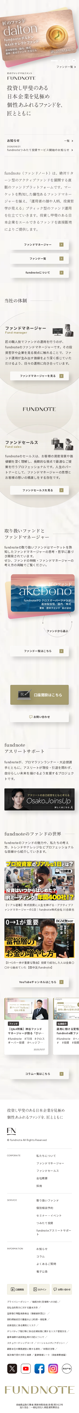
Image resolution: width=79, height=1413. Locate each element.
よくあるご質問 (46, 1264)
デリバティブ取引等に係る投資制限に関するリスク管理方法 (36, 1331)
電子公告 (42, 1271)
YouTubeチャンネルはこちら (38, 982)
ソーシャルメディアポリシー (51, 1342)
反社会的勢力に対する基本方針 (22, 1307)
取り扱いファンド (47, 1200)
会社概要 (42, 1178)
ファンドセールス (47, 1171)
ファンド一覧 (64, 67)
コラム (40, 1256)
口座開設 (19, 1289)
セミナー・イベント (49, 1215)
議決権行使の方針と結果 (19, 1354)
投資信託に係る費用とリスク (21, 1325)
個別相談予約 (44, 1208)
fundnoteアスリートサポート (54, 1232)
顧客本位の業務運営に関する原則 (23, 1348)
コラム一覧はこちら (37, 1074)
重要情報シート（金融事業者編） (51, 1354)
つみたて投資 (44, 1223)
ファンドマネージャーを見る (38, 376)
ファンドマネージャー (38, 244)
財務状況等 (48, 1348)
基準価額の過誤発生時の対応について (25, 1336)
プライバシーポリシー (18, 1301)
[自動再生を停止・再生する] (74, 60)
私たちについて (46, 1156)
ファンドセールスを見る (37, 490)
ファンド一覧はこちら (38, 651)
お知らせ (42, 1249)
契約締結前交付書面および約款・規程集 (27, 1319)
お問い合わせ (42, 717)
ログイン (42, 1289)
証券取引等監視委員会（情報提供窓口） (27, 1313)
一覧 (67, 141)
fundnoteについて (38, 272)
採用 (39, 1186)
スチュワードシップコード (20, 1342)
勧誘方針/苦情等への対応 (45, 1301)
